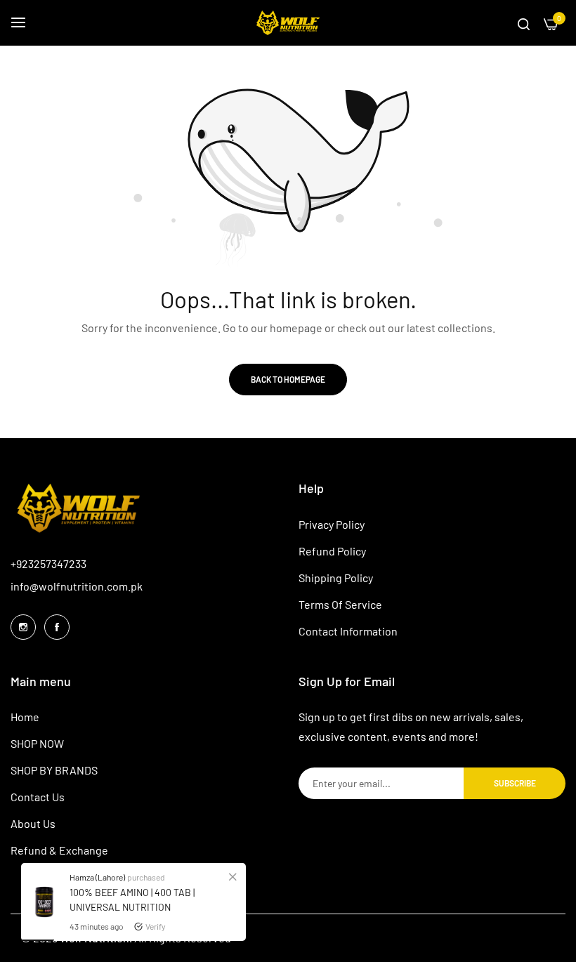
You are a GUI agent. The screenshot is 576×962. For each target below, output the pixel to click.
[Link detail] (23, 627)
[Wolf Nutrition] (288, 23)
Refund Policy (332, 551)
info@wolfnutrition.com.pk (77, 586)
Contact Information (348, 631)
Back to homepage (288, 379)
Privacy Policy (332, 524)
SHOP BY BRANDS (54, 770)
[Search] (524, 23)
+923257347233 (48, 563)
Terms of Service (340, 604)
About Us (33, 823)
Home (25, 716)
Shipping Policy (336, 577)
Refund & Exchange (59, 850)
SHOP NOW (37, 743)
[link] (232, 876)
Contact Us (38, 796)
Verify (155, 926)
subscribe (515, 783)
